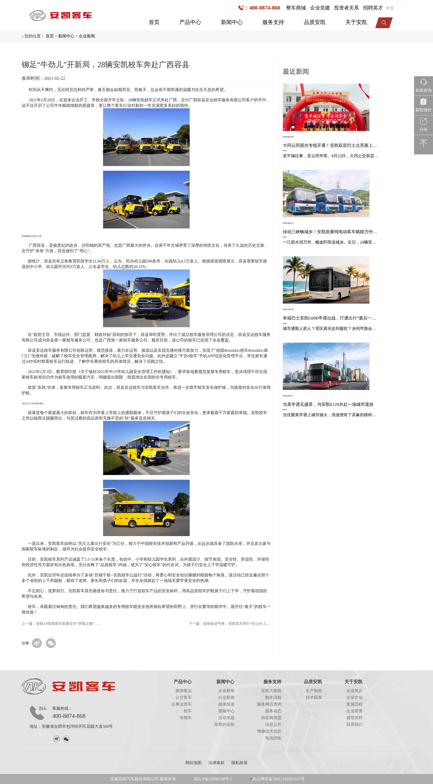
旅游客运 (183, 690)
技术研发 (314, 697)
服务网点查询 (269, 704)
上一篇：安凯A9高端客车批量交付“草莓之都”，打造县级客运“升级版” (63, 623)
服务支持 (273, 22)
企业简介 (354, 690)
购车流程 (273, 697)
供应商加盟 (271, 717)
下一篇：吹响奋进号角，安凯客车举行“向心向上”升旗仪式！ (230, 623)
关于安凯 (356, 22)
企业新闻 (87, 36)
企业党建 (320, 8)
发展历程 (354, 704)
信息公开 (273, 724)
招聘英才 (373, 8)
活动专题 (226, 717)
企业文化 (354, 697)
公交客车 (183, 697)
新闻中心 (232, 22)
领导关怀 (354, 717)
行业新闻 (226, 697)
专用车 (186, 717)
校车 (188, 711)
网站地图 (193, 762)
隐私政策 (239, 762)
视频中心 (226, 711)
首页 (154, 22)
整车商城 (296, 8)
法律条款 (216, 762)
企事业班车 (181, 704)
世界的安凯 (224, 724)
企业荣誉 (354, 711)
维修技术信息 (269, 731)
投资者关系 (346, 8)
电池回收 (273, 738)
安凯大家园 (271, 690)
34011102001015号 (289, 779)
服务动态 (273, 711)
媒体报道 (226, 704)
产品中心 (190, 22)
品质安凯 (315, 22)
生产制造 (314, 690)
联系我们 (354, 724)
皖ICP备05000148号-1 (213, 779)
